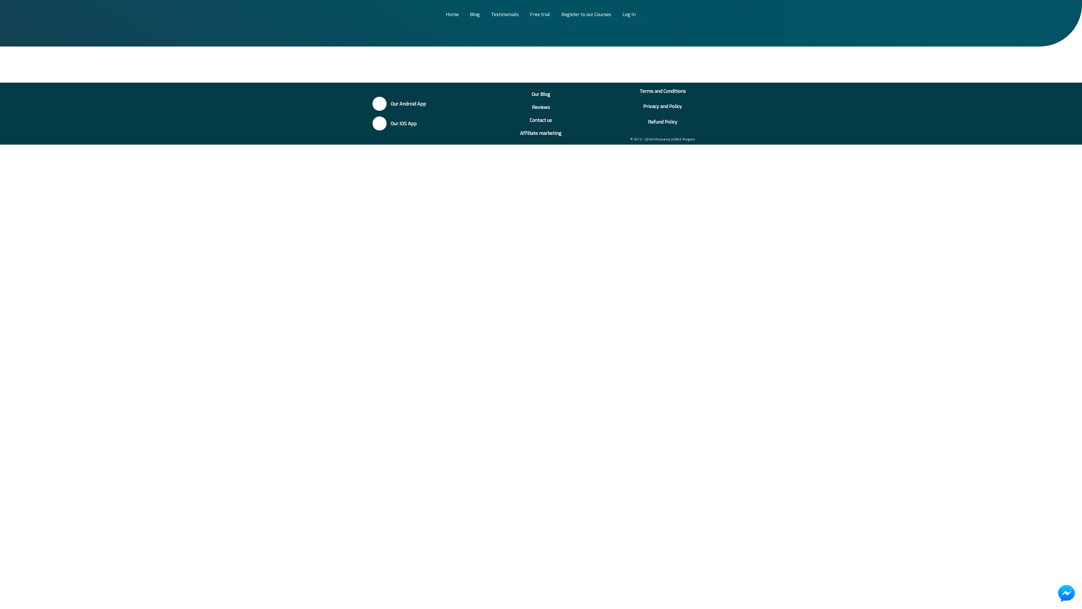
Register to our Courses (586, 14)
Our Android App (408, 103)
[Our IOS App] (380, 123)
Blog (475, 14)
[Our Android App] (380, 104)
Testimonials (505, 14)
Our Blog (541, 94)
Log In (629, 14)
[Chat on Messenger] (1066, 593)
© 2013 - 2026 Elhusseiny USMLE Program (662, 139)
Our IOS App (404, 123)
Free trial (540, 14)
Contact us (541, 120)
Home (452, 14)
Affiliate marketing (541, 133)
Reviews (541, 107)
